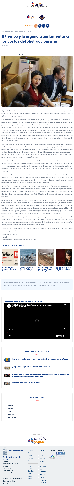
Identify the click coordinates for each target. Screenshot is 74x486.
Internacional (12, 417)
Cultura (10, 411)
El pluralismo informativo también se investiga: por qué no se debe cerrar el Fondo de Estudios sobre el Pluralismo (40, 376)
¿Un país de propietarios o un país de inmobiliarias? (32, 367)
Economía (43, 466)
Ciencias (42, 458)
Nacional (11, 405)
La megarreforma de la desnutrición (26, 383)
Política (10, 408)
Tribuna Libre (32, 461)
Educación (43, 464)
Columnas (31, 453)
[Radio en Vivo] (36, 26)
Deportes (11, 414)
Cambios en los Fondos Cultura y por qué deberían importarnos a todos (40, 359)
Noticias (30, 450)
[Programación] (40, 26)
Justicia (42, 474)
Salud (42, 477)
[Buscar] (43, 26)
